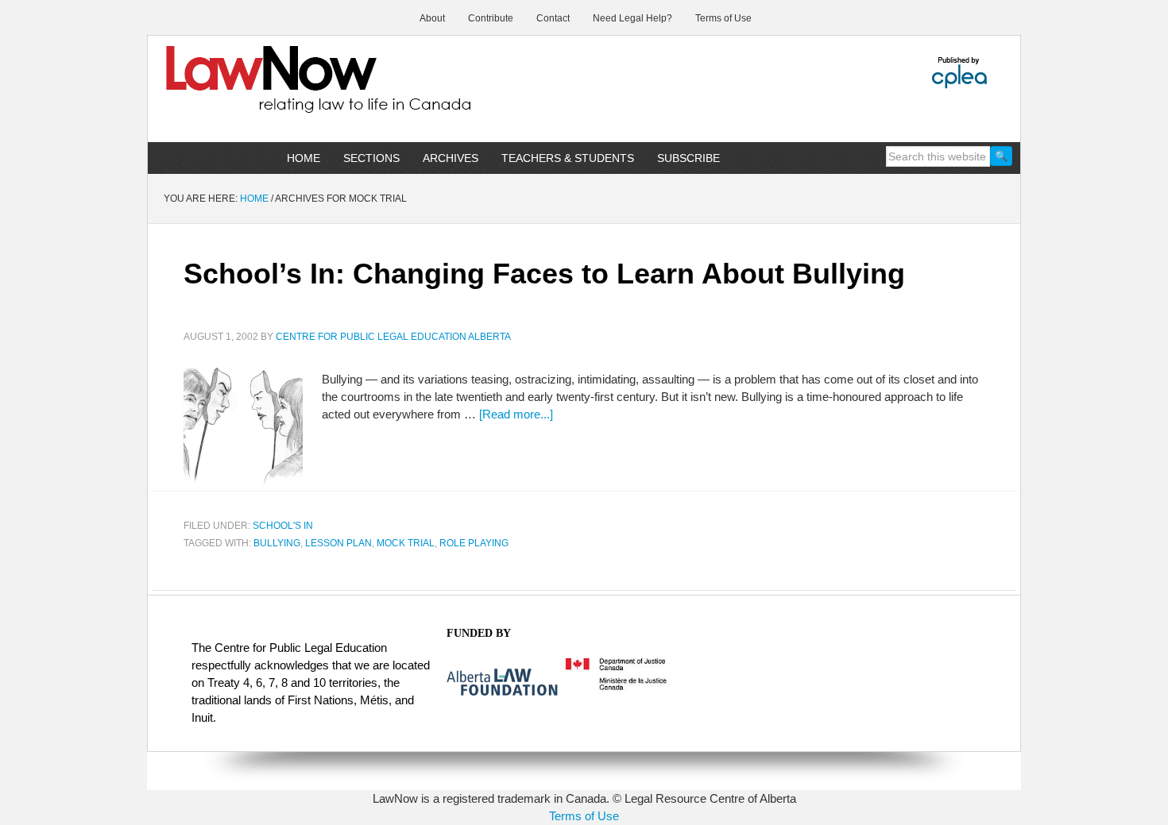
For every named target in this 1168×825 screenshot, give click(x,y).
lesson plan (338, 543)
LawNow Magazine (283, 90)
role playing (474, 543)
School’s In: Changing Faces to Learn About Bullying (544, 273)
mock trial (406, 543)
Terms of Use (584, 816)
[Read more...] (516, 414)
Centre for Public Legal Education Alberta (393, 336)
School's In (283, 525)
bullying (276, 543)
